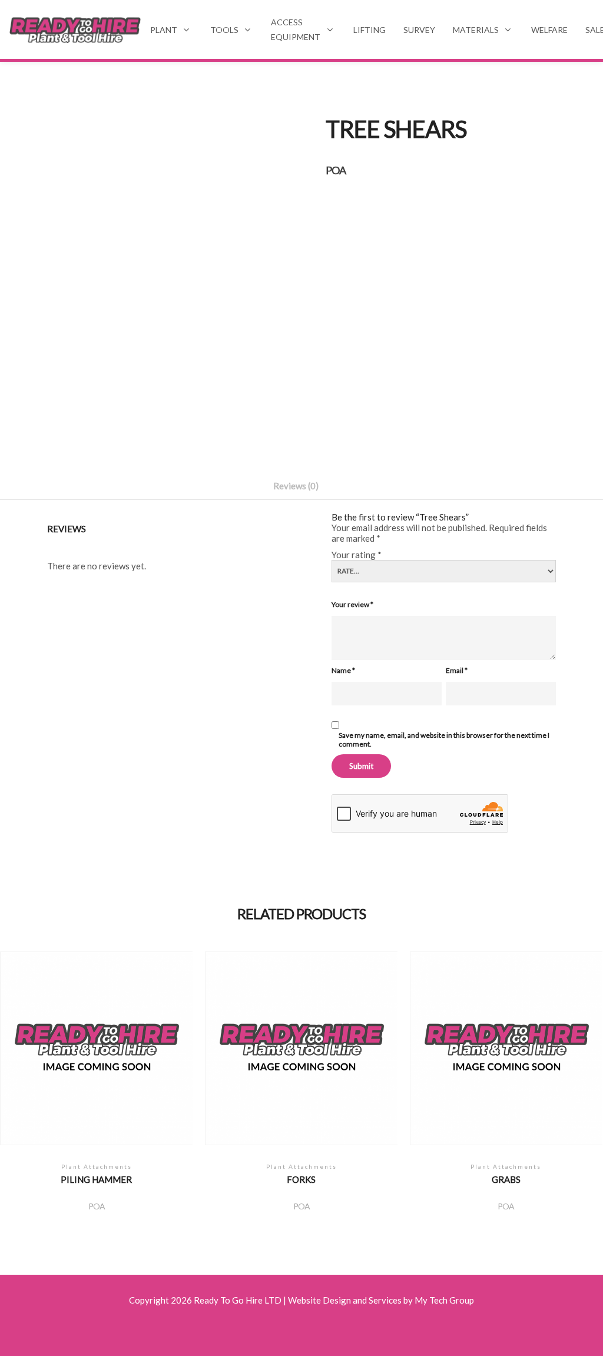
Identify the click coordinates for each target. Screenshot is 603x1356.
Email (457, 670)
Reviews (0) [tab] (296, 485)
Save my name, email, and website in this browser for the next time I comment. (444, 739)
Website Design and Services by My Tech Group (381, 1300)
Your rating (357, 554)
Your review (352, 604)
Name (343, 670)
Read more (96, 1055)
